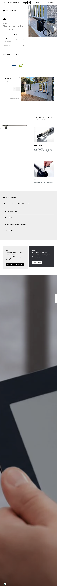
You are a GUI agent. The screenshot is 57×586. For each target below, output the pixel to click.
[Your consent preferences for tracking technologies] (56, 298)
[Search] (44, 2)
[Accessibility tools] (5, 584)
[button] (18, 89)
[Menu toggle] (19, 2)
